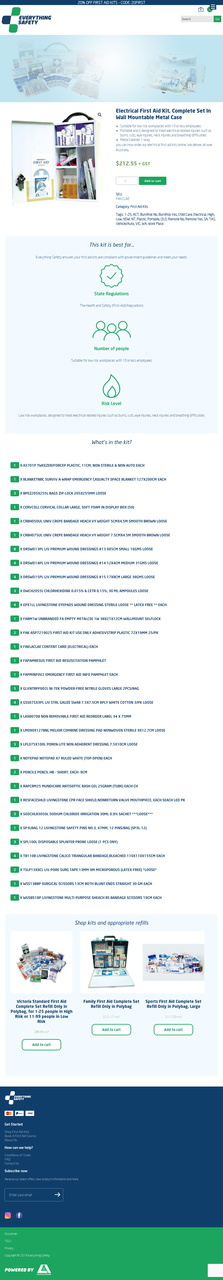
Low (119, 219)
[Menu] (213, 6)
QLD (164, 219)
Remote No (176, 219)
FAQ (7, 1159)
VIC (137, 223)
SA (206, 219)
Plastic (141, 219)
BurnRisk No (148, 214)
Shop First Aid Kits (17, 1132)
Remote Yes (194, 219)
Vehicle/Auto (125, 223)
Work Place (156, 223)
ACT (136, 214)
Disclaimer (11, 1234)
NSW (126, 219)
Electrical (199, 214)
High (211, 214)
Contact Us (12, 1163)
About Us (11, 1140)
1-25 (128, 214)
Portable (153, 219)
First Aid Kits (139, 206)
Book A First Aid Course (20, 1136)
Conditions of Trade (18, 1155)
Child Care (185, 214)
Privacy (9, 1248)
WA (144, 223)
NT (133, 219)
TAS (212, 219)
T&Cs (8, 1241)
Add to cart (152, 181)
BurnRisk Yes (168, 214)
